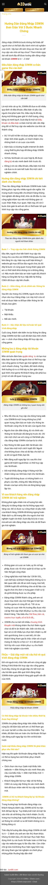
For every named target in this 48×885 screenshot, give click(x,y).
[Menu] (3, 4)
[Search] (45, 4)
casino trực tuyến (12, 617)
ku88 (12, 875)
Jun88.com (13, 870)
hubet (6, 875)
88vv (17, 875)
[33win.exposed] (24, 4)
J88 (20, 875)
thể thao (33, 614)
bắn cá (41, 614)
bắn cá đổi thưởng (36, 875)
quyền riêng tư (29, 356)
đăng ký (8, 161)
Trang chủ (6, 14)
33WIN (14, 59)
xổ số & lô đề (27, 617)
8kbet (25, 875)
